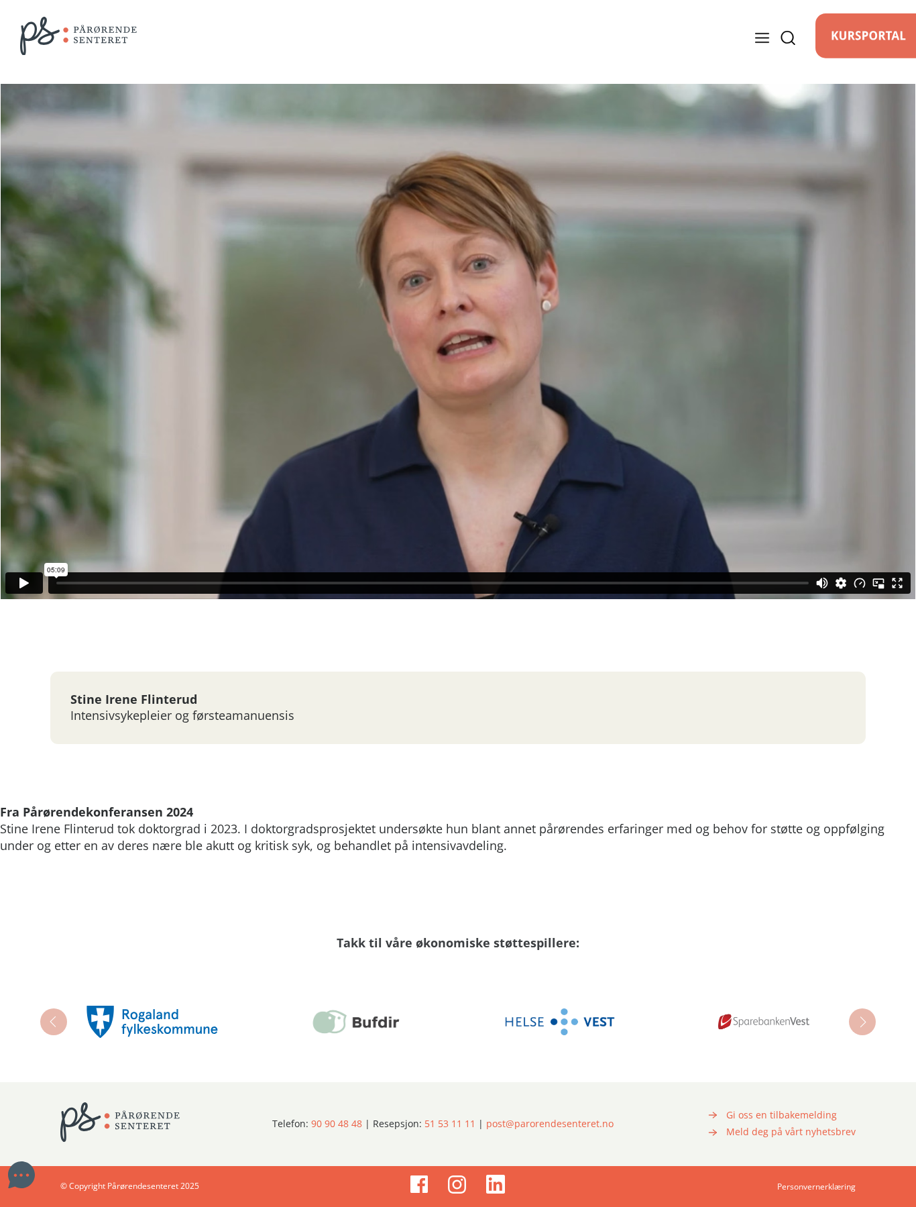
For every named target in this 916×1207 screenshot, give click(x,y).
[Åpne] (775, 38)
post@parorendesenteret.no (550, 1124)
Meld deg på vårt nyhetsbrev (791, 1132)
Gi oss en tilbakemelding (781, 1115)
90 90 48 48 (336, 1124)
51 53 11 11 (449, 1124)
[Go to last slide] (53, 1022)
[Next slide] (862, 1022)
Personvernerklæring (816, 1186)
